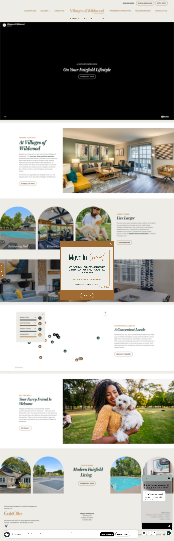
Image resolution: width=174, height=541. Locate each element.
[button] (87, 295)
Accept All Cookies (107, 534)
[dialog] (87, 270)
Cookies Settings (122, 534)
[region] (72, 534)
